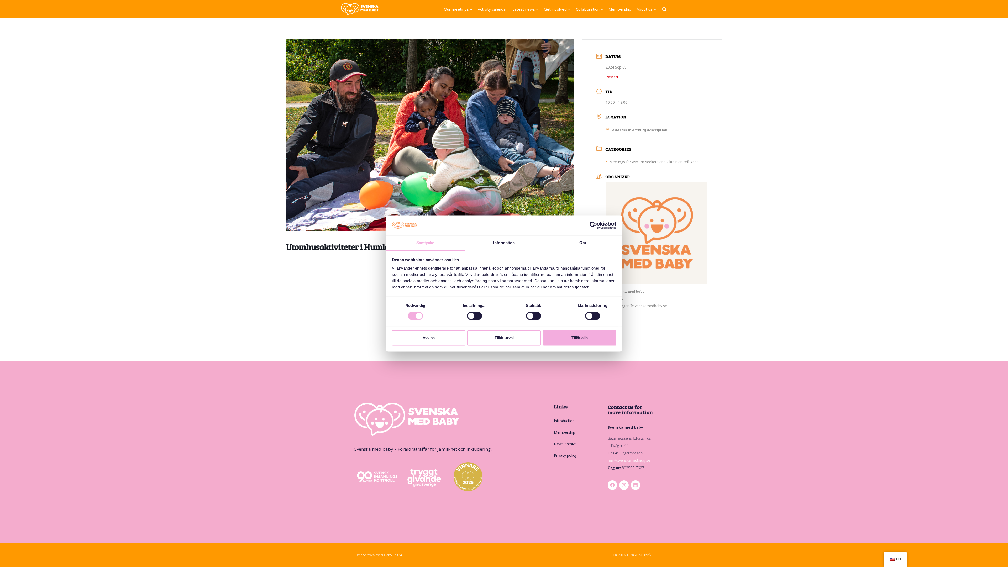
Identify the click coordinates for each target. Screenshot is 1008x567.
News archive (565, 443)
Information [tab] (504, 242)
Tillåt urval (504, 337)
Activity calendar (492, 9)
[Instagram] (624, 485)
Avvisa (429, 337)
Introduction (564, 420)
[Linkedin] (635, 485)
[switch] (474, 316)
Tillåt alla (579, 337)
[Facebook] (612, 485)
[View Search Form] (664, 9)
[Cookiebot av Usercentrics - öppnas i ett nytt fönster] (593, 225)
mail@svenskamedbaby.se (629, 460)
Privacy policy (565, 455)
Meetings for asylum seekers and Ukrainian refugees (654, 161)
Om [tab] (582, 242)
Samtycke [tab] (425, 242)
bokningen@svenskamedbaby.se (639, 305)
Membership (619, 9)
